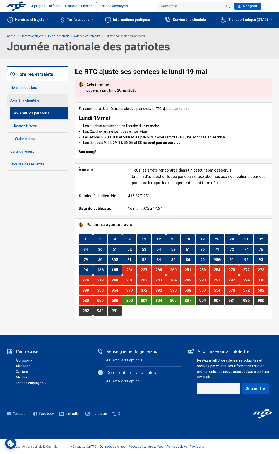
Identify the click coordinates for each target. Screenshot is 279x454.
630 (87, 300)
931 (233, 300)
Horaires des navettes (27, 164)
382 (160, 290)
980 (262, 300)
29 (234, 239)
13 (175, 239)
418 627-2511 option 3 (124, 381)
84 (161, 259)
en (266, 6)
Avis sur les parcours (31, 113)
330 (262, 279)
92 (248, 259)
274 (87, 279)
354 (116, 290)
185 (116, 269)
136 (102, 269)
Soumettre (255, 388)
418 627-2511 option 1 (124, 360)
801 (146, 300)
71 (219, 249)
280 (116, 279)
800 (131, 300)
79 (88, 259)
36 (102, 249)
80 (102, 259)
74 (248, 249)
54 (161, 249)
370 (131, 290)
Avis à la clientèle (24, 100)
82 (146, 259)
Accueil (11, 36)
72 (234, 249)
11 (146, 239)
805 (175, 300)
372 (146, 290)
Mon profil (250, 6)
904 (204, 300)
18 (190, 239)
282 (146, 279)
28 (219, 239)
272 (248, 269)
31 (248, 239)
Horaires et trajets (32, 36)
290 (204, 279)
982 (87, 310)
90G (218, 259)
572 (248, 290)
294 (248, 279)
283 (160, 279)
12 (161, 239)
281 (131, 279)
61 (190, 249)
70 (204, 249)
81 (131, 259)
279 (102, 279)
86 (190, 259)
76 (263, 249)
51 (117, 249)
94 (88, 269)
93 (263, 259)
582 (262, 290)
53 (146, 249)
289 (189, 279)
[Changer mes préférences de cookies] (10, 443)
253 (204, 269)
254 (219, 269)
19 (204, 239)
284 (175, 279)
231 (131, 269)
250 (175, 269)
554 (219, 290)
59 (175, 249)
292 (233, 279)
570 (233, 290)
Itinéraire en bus (22, 139)
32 (263, 239)
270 (233, 269)
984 (102, 310)
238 (160, 269)
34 (88, 249)
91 (234, 259)
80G (116, 259)
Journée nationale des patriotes (125, 36)
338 (87, 290)
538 (189, 290)
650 (102, 300)
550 (204, 290)
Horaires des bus (23, 88)
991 (116, 310)
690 (116, 300)
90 (204, 259)
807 (189, 300)
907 (219, 300)
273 (262, 269)
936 (248, 300)
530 (175, 290)
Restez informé (26, 126)
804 (160, 300)
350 (102, 290)
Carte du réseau (22, 151)
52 (131, 249)
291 (219, 279)
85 (175, 259)
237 (146, 269)
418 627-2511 (140, 195)
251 (189, 269)
